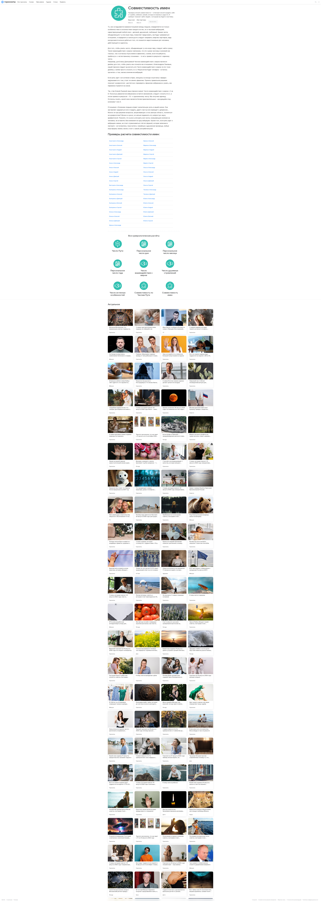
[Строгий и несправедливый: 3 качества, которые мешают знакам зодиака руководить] (173, 455)
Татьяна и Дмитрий (149, 194)
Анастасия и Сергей (115, 158)
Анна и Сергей (113, 181)
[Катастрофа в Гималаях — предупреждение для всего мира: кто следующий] (173, 428)
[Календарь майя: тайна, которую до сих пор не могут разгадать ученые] (147, 696)
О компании (9, 899)
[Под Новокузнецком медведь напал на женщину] (200, 509)
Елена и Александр (115, 212)
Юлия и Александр (149, 198)
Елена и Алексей (114, 216)
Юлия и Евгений (148, 216)
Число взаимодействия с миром (144, 273)
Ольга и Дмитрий (148, 181)
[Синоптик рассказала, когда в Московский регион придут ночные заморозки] (120, 884)
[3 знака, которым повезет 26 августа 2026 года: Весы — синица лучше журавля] (147, 402)
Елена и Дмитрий (114, 221)
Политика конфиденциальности (310, 899)
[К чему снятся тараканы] (200, 589)
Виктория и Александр (116, 185)
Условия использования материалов (267, 899)
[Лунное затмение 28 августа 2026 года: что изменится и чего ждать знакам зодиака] (173, 402)
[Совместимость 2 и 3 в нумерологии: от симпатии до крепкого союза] (173, 723)
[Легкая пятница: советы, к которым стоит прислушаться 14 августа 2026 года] (147, 589)
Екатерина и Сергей (115, 207)
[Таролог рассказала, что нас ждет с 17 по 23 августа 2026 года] (147, 830)
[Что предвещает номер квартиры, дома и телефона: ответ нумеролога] (147, 482)
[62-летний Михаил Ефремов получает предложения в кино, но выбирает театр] (147, 884)
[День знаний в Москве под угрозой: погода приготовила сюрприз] (173, 696)
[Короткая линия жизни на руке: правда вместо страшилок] (147, 803)
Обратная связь (281, 899)
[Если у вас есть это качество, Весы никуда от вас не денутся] (200, 723)
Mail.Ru (3, 899)
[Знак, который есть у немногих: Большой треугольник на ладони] (173, 348)
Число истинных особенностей (117, 294)
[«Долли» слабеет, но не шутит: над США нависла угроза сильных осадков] (200, 643)
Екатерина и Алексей (115, 194)
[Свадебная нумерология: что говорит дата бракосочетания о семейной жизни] (120, 402)
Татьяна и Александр (149, 189)
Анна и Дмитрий (114, 176)
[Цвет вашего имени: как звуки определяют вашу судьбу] (200, 696)
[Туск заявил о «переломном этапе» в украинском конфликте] (200, 857)
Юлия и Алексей (148, 203)
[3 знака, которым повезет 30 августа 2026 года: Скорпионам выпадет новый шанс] (120, 857)
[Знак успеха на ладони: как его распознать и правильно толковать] (120, 723)
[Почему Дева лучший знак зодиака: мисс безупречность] (173, 669)
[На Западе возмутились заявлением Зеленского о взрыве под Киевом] (120, 348)
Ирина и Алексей (148, 141)
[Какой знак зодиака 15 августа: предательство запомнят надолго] (120, 750)
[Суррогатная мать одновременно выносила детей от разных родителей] (173, 884)
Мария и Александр (149, 158)
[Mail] (2, 2)
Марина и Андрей (148, 150)
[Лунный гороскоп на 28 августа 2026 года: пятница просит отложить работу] (147, 723)
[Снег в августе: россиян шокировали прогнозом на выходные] (173, 616)
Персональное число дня (144, 252)
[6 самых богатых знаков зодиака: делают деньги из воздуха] (173, 375)
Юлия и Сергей (148, 221)
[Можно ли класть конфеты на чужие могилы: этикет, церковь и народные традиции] (200, 428)
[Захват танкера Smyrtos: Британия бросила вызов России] (200, 482)
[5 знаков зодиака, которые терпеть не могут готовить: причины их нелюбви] (200, 321)
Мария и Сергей (148, 163)
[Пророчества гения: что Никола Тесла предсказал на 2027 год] (120, 482)
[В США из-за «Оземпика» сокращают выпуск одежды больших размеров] (120, 696)
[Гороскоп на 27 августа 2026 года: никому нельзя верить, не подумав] (173, 750)
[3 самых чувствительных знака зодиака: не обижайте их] (147, 321)
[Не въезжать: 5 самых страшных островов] (173, 589)
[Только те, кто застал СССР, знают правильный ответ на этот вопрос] (147, 562)
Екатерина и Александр (116, 189)
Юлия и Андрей (148, 207)
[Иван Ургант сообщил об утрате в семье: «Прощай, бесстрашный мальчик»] (173, 321)
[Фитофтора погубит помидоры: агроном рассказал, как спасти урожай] (147, 616)
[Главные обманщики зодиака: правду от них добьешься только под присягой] (147, 348)
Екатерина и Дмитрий (115, 198)
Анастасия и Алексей (115, 145)
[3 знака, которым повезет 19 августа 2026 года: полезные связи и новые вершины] (147, 777)
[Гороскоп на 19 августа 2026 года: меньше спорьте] (200, 669)
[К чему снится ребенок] (173, 777)
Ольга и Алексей (148, 172)
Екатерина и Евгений (115, 203)
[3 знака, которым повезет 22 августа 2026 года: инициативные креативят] (173, 482)
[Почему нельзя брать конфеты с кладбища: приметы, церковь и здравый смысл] (120, 535)
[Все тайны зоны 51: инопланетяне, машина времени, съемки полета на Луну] (200, 884)
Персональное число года (117, 272)
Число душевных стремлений (170, 272)
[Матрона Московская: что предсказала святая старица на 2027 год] (120, 321)
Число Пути (117, 251)
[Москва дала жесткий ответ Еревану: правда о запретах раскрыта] (200, 402)
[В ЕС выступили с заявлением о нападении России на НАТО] (200, 562)
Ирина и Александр (115, 225)
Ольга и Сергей (148, 185)
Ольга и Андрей (148, 176)
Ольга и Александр (149, 167)
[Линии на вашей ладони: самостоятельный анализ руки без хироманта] (120, 455)
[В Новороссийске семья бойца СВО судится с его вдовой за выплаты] (120, 375)
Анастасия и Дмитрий (115, 154)
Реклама (16, 899)
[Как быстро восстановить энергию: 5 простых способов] (200, 535)
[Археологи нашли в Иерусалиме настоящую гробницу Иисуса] (200, 803)
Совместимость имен (170, 294)
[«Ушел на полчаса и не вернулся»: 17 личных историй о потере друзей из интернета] (173, 562)
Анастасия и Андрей (115, 150)
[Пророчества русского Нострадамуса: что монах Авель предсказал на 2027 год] (147, 375)
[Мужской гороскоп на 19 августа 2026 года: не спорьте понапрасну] (120, 643)
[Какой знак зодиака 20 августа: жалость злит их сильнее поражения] (200, 777)
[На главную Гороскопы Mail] (10, 2)
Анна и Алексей (114, 167)
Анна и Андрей (113, 172)
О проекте (254, 899)
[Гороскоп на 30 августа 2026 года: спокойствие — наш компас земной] (173, 857)
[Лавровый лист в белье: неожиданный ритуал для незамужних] (200, 375)
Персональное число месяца (170, 252)
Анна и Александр (114, 163)
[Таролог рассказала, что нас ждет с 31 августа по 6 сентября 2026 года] (147, 428)
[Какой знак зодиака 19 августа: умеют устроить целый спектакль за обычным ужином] (173, 643)
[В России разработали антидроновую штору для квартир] (120, 616)
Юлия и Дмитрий (148, 212)
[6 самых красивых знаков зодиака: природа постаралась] (120, 428)
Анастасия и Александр (116, 141)
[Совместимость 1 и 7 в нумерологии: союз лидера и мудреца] (147, 750)
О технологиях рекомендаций (294, 899)
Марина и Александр (149, 145)
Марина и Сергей (148, 154)
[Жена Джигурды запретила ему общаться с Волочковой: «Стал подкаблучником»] (120, 509)
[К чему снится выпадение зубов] (147, 669)
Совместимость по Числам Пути (144, 294)
